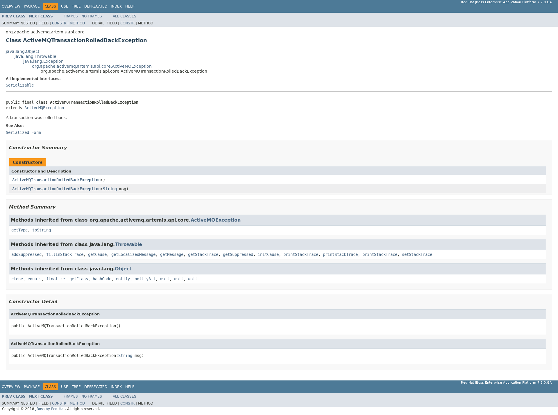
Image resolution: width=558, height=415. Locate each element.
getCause (97, 254)
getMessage (171, 254)
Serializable (20, 85)
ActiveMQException (44, 107)
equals (35, 278)
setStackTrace (417, 254)
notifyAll (145, 278)
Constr (59, 23)
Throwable (128, 244)
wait (164, 278)
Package (32, 6)
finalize (55, 278)
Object (123, 269)
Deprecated (95, 6)
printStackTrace (300, 254)
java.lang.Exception (43, 61)
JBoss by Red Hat (50, 409)
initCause (268, 254)
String (110, 188)
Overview (11, 6)
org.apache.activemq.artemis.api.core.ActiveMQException (92, 66)
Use (64, 6)
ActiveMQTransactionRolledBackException (56, 179)
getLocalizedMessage (133, 254)
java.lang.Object (22, 51)
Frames (71, 16)
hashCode (102, 278)
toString (41, 230)
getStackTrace (203, 254)
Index (116, 6)
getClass (78, 278)
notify (123, 278)
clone (17, 278)
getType (19, 230)
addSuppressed (26, 254)
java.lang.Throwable (35, 56)
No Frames (91, 16)
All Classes (124, 16)
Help (129, 6)
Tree (76, 6)
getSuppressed (238, 254)
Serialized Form (23, 132)
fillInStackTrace (64, 254)
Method (77, 23)
